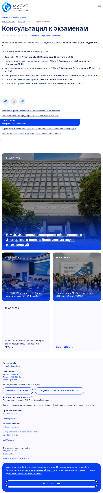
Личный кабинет (93, 4)
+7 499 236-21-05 (16, 377)
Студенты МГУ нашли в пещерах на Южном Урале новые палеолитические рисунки (39, 128)
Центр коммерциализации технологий (21, 432)
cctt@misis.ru (8, 440)
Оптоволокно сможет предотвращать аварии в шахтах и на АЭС (30, 115)
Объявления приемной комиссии (45, 36)
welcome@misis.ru (11, 427)
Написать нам (17, 390)
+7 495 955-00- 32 (11, 374)
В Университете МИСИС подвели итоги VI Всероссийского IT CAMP (75, 294)
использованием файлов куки (40, 470)
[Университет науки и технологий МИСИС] (15, 6)
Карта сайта (8, 453)
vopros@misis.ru (10, 419)
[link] (5, 101)
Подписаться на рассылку (59, 390)
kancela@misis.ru (10, 380)
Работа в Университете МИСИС (17, 458)
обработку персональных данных (25, 473)
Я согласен (51, 483)
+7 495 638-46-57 (10, 435)
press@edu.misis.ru (11, 366)
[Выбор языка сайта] (87, 4)
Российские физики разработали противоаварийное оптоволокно (31, 110)
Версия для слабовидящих (14, 17)
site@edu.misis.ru (10, 451)
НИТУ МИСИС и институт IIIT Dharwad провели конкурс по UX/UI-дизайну (24, 294)
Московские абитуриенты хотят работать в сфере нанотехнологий (31, 133)
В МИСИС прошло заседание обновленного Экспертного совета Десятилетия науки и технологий (44, 240)
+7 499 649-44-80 (10, 414)
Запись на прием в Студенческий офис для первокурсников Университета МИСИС (24, 344)
